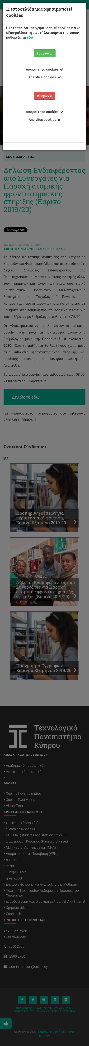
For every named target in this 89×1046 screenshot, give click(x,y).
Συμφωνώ (44, 53)
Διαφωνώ (44, 96)
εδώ (30, 37)
